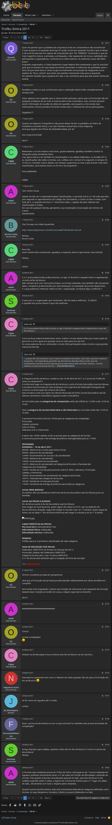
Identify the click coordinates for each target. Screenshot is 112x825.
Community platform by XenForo (56, 823)
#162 (107, 85)
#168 (107, 273)
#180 (107, 767)
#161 (107, 43)
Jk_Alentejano (11, 710)
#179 (107, 745)
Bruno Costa (11, 234)
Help (97, 817)
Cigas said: (28, 354)
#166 (107, 220)
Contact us (89, 817)
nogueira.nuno (11, 687)
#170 (107, 319)
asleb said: (28, 324)
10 (29, 37)
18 (41, 37)
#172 (107, 570)
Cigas (11, 333)
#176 (107, 673)
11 (33, 37)
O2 (11, 99)
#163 (107, 119)
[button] (38, 15)
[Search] (108, 15)
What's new (30, 15)
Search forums (18, 19)
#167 (107, 245)
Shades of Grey (10, 817)
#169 (107, 296)
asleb (5, 33)
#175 (107, 650)
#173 (107, 604)
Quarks (11, 57)
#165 (107, 186)
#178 (107, 719)
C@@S (11, 161)
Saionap (11, 310)
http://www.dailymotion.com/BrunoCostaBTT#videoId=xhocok (51, 230)
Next (47, 37)
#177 (107, 696)
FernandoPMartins (11, 734)
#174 (107, 627)
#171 (107, 374)
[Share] (102, 43)
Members (46, 15)
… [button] (15, 37)
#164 (107, 147)
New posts (5, 19)
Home (6, 15)
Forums (17, 15)
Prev (6, 37)
